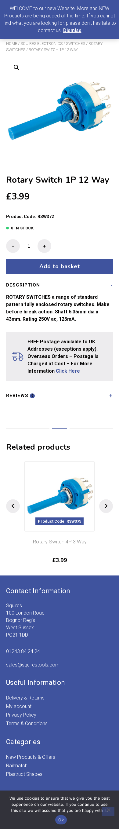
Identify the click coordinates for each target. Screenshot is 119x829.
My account (18, 706)
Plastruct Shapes (24, 774)
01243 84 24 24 (23, 651)
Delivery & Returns (25, 698)
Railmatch (16, 766)
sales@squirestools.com (33, 665)
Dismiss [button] (72, 30)
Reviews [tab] (20, 395)
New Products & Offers (30, 757)
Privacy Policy (21, 715)
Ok (61, 819)
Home (11, 43)
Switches (75, 43)
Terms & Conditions (27, 723)
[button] (16, 67)
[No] (108, 811)
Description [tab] (23, 285)
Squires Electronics (41, 43)
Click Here (68, 371)
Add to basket (59, 266)
